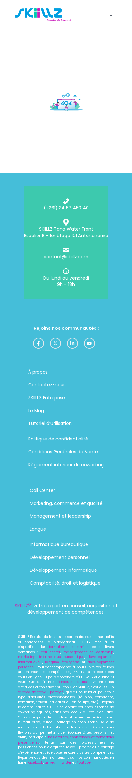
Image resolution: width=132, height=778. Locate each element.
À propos (38, 372)
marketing (27, 656)
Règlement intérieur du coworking (66, 464)
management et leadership (88, 652)
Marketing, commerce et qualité (66, 503)
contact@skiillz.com (66, 257)
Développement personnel (60, 557)
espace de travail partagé (40, 692)
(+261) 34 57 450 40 (66, 208)
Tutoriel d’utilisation (50, 423)
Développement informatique (63, 570)
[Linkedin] (72, 343)
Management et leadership (60, 516)
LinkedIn (52, 762)
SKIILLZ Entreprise (46, 397)
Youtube (84, 762)
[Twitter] (55, 343)
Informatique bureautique (59, 544)
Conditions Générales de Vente (63, 452)
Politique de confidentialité (58, 439)
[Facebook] (38, 343)
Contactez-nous (47, 385)
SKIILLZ (23, 605)
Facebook (35, 762)
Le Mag (36, 410)
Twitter (66, 762)
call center (49, 652)
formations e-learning (69, 646)
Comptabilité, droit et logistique (65, 583)
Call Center (42, 490)
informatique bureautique (62, 656)
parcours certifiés (73, 682)
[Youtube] (89, 343)
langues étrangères (62, 662)
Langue (38, 529)
